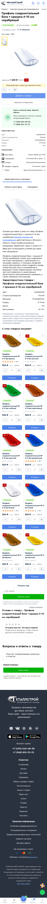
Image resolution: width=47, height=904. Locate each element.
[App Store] (15, 736)
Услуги (23, 798)
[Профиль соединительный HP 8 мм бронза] (12, 539)
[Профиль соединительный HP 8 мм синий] (35, 489)
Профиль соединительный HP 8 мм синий (34, 505)
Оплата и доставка (13, 187)
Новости (23, 807)
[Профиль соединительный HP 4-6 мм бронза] (12, 340)
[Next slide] (41, 56)
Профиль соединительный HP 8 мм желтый (34, 555)
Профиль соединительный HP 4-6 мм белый (11, 505)
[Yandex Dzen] (24, 728)
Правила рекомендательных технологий (23, 834)
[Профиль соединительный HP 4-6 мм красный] (12, 440)
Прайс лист (23, 794)
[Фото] (26, 56)
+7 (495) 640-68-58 (21, 122)
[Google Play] (33, 736)
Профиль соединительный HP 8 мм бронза (11, 555)
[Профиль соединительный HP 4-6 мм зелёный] (12, 390)
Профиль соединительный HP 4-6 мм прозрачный (34, 455)
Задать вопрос (23, 670)
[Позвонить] (33, 3)
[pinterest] (30, 728)
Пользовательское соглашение (23, 830)
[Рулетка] (42, 886)
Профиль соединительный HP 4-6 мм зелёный (11, 406)
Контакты (23, 815)
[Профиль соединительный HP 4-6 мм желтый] (35, 340)
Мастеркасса (32, 857)
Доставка (23, 773)
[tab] (26, 73)
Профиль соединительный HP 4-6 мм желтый (34, 356)
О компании (24, 764)
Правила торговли (23, 839)
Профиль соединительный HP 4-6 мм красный (11, 455)
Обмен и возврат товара (23, 781)
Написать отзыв (23, 597)
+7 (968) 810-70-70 (21, 124)
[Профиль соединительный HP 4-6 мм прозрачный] (35, 440)
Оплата (23, 769)
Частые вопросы (23, 786)
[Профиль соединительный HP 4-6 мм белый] (12, 489)
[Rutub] (36, 728)
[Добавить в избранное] (20, 335)
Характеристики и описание (17, 179)
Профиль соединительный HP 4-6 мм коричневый (34, 406)
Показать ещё (23, 586)
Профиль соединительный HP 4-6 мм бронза (11, 356)
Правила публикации (36, 607)
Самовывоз (32, 187)
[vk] (17, 728)
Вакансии (23, 811)
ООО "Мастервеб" (23, 884)
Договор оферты (23, 843)
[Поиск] (38, 3)
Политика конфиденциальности (23, 826)
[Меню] (43, 3)
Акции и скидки (23, 790)
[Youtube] (11, 728)
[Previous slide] (11, 56)
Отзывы (23, 803)
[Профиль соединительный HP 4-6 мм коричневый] (35, 390)
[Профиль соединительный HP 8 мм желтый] (35, 539)
